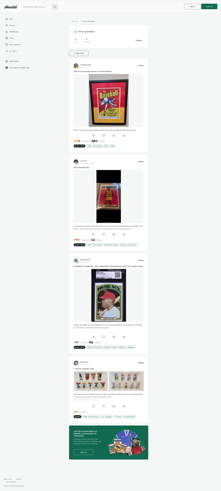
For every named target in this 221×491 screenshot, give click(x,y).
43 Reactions (85, 141)
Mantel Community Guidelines (14, 486)
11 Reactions (85, 240)
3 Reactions (83, 412)
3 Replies (99, 240)
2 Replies (97, 342)
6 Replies (102, 141)
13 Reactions (83, 342)
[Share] (124, 135)
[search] (55, 7)
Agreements (8, 479)
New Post (80, 53)
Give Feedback (11, 482)
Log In (192, 6)
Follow (139, 40)
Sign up (209, 6)
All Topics (75, 21)
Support (19, 479)
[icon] (93, 135)
